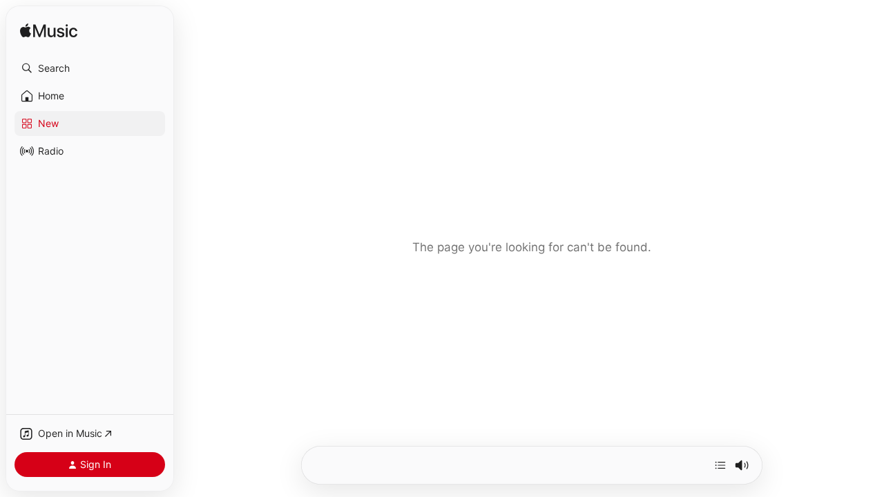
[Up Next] (720, 465)
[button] (89, 68)
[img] (48, 31)
